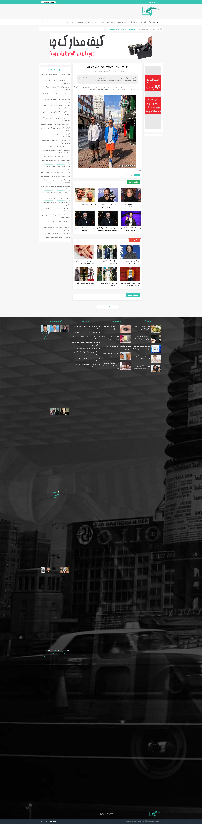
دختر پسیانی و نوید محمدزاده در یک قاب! (130, 205)
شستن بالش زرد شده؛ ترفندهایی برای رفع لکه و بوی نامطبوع (110, 337)
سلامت (119, 22)
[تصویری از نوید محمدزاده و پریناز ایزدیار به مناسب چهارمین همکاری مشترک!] (108, 219)
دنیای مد (87, 22)
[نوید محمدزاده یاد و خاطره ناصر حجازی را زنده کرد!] (85, 219)
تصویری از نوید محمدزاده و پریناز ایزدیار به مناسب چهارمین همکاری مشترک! (107, 228)
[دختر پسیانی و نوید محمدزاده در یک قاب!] (131, 195)
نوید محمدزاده (138, 87)
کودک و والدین (70, 22)
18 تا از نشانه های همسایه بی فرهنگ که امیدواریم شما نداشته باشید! (111, 365)
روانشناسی (80, 22)
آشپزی (125, 22)
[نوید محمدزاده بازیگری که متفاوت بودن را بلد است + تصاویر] (131, 219)
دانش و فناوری (105, 22)
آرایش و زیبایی (141, 22)
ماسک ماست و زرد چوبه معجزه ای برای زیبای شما (57, 156)
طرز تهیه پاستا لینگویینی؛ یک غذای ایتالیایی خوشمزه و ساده (142, 327)
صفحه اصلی (53, 821)
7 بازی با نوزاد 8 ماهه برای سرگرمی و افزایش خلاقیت (56, 233)
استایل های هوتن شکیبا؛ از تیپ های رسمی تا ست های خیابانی (130, 284)
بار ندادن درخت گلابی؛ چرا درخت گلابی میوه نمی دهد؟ (55, 124)
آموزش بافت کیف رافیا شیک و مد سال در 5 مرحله (111, 354)
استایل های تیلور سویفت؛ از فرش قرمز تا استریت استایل (85, 284)
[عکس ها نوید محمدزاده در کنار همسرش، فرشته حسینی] (85, 195)
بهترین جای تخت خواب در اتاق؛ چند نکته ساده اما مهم (55, 176)
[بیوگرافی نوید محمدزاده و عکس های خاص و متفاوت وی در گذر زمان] (108, 195)
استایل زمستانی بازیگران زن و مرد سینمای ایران (108, 262)
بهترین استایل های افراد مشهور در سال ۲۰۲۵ (108, 284)
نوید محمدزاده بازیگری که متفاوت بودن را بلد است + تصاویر (130, 228)
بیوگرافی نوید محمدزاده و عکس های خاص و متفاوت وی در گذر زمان (107, 205)
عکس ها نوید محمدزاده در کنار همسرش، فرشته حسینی (85, 205)
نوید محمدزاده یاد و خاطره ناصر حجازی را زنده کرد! (84, 228)
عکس (113, 22)
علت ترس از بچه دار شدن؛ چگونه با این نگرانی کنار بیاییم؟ (142, 357)
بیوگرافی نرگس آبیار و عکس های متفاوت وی (58, 198)
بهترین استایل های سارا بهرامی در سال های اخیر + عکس (131, 262)
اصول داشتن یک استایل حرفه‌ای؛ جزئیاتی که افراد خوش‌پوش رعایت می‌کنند (57, 106)
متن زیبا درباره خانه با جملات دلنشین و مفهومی (58, 237)
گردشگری (132, 22)
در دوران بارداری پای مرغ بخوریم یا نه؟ (60, 146)
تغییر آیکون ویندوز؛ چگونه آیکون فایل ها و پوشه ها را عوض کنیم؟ (141, 347)
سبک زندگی (151, 22)
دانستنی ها (95, 22)
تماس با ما (152, 2)
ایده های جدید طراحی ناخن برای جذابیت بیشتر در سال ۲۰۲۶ (85, 262)
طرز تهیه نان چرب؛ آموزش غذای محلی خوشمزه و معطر (55, 172)
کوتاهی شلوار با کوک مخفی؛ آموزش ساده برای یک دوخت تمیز (142, 339)
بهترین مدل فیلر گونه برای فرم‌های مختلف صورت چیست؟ (142, 367)
